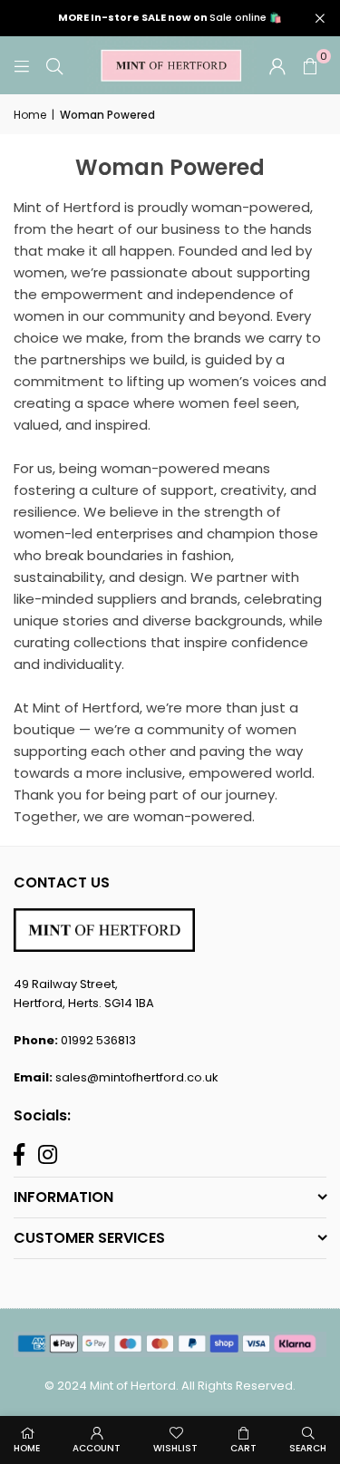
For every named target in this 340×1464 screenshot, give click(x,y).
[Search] (54, 64)
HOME (27, 1448)
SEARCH (307, 1448)
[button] (310, 65)
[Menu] (21, 64)
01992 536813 (98, 1040)
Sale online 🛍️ (170, 18)
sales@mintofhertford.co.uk (137, 1077)
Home (30, 114)
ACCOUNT (97, 1448)
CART (243, 1448)
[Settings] (277, 65)
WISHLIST (175, 1448)
